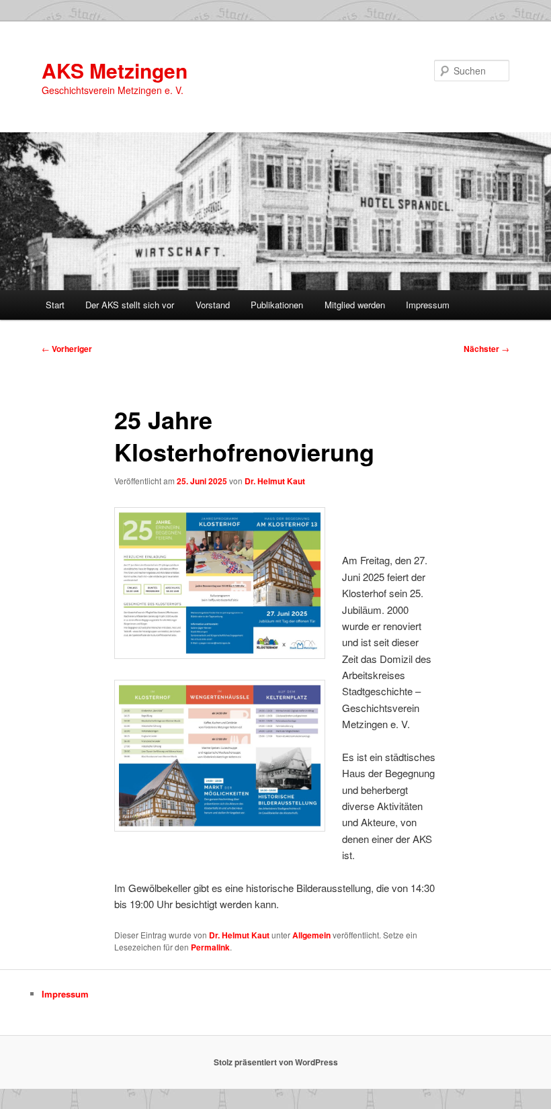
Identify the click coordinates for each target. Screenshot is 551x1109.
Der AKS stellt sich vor (129, 304)
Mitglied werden (355, 304)
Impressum (428, 304)
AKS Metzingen (114, 70)
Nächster (486, 349)
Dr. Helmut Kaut (275, 481)
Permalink (210, 947)
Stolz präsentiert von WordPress (276, 1062)
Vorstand (213, 304)
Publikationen (277, 304)
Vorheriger (67, 349)
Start (55, 304)
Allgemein (311, 935)
